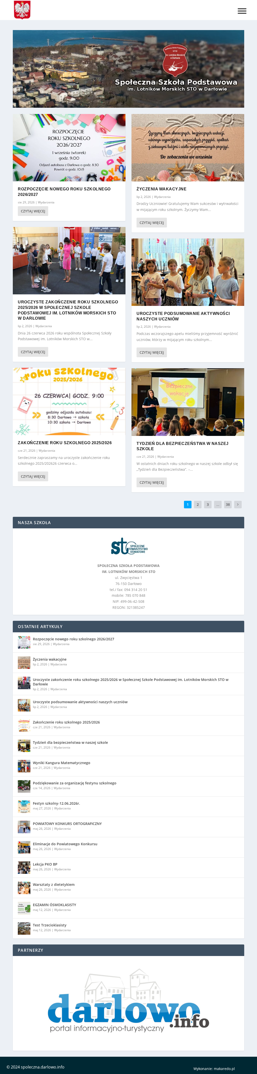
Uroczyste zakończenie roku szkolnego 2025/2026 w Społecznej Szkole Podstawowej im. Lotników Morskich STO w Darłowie (130, 681)
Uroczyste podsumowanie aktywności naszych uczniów (80, 701)
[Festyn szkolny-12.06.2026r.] (24, 806)
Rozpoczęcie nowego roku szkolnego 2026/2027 (73, 639)
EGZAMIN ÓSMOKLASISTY (54, 904)
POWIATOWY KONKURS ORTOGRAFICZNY (67, 823)
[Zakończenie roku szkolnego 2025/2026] (69, 401)
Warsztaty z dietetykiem (54, 884)
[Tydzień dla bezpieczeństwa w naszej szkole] (188, 402)
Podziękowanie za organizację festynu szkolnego (74, 783)
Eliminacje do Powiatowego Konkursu (65, 844)
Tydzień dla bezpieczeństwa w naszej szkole (70, 742)
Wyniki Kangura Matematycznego (61, 762)
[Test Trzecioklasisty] (24, 928)
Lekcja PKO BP (45, 864)
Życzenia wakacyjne (161, 189)
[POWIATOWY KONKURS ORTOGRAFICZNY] (24, 827)
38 (228, 504)
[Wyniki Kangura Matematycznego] (24, 766)
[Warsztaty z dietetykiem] (24, 888)
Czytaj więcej (33, 211)
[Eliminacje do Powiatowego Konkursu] (24, 847)
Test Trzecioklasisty (50, 925)
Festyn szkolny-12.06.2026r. (56, 803)
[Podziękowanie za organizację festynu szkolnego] (24, 786)
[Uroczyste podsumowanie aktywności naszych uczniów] (188, 272)
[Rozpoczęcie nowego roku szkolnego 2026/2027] (69, 147)
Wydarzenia (46, 202)
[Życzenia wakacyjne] (188, 147)
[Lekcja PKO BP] (24, 867)
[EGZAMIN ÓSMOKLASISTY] (24, 908)
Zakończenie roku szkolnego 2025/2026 (65, 443)
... (217, 504)
